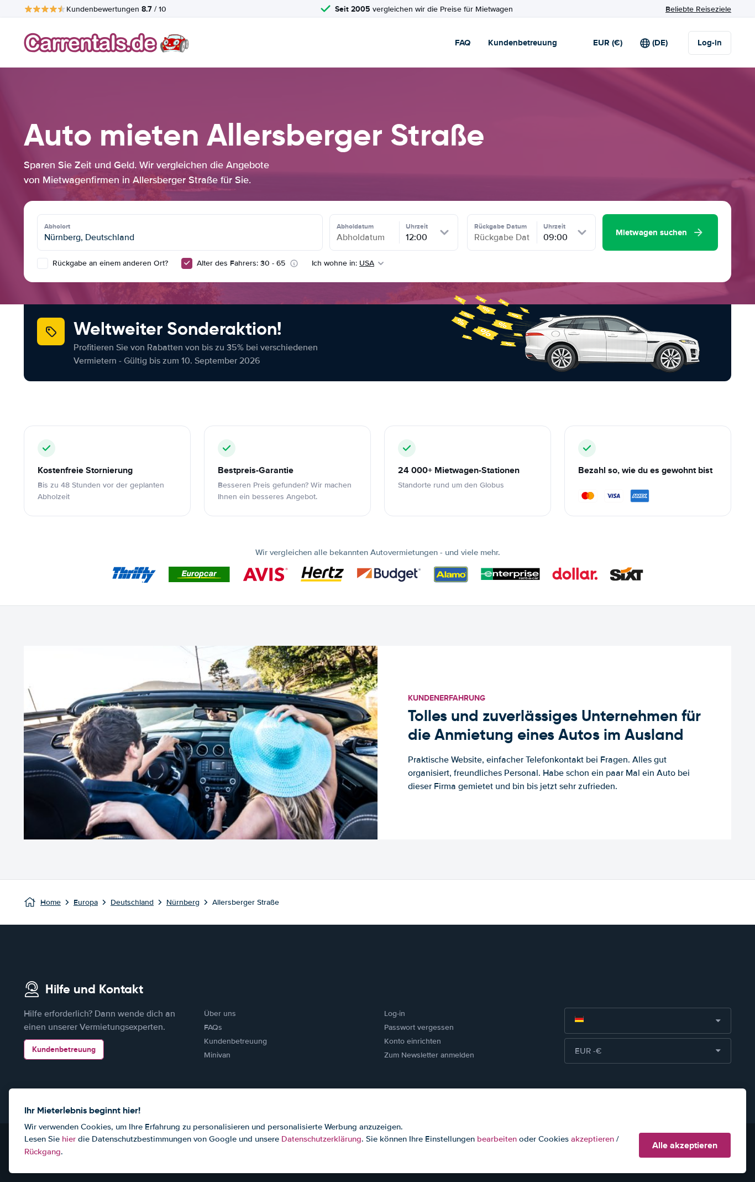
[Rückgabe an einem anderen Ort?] (42, 263)
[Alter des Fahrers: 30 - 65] (186, 263)
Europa (86, 902)
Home (50, 902)
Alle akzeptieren (684, 1145)
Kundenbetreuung (522, 43)
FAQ (462, 43)
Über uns (220, 1013)
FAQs (213, 1027)
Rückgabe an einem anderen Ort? (109, 263)
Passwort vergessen (419, 1027)
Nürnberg (183, 902)
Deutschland (132, 902)
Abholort (57, 226)
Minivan (217, 1055)
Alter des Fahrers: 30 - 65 (241, 263)
